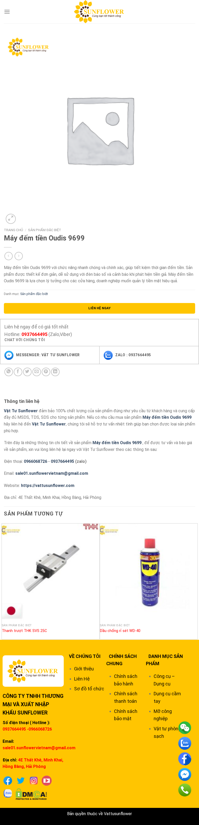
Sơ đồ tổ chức (89, 688)
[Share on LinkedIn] (55, 372)
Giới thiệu (84, 668)
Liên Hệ (82, 679)
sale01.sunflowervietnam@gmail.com (51, 473)
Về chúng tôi (85, 656)
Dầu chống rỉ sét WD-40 (120, 631)
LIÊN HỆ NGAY (99, 308)
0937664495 (34, 334)
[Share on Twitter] (27, 372)
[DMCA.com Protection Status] (31, 793)
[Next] (195, 581)
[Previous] (4, 581)
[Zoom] (11, 219)
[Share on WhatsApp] (8, 372)
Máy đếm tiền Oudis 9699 (167, 417)
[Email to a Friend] (36, 372)
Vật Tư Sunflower (21, 410)
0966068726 (35, 461)
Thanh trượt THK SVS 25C (24, 631)
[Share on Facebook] (18, 372)
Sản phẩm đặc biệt (44, 230)
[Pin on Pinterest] (46, 372)
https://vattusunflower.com (47, 485)
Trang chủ (13, 230)
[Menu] (7, 11)
